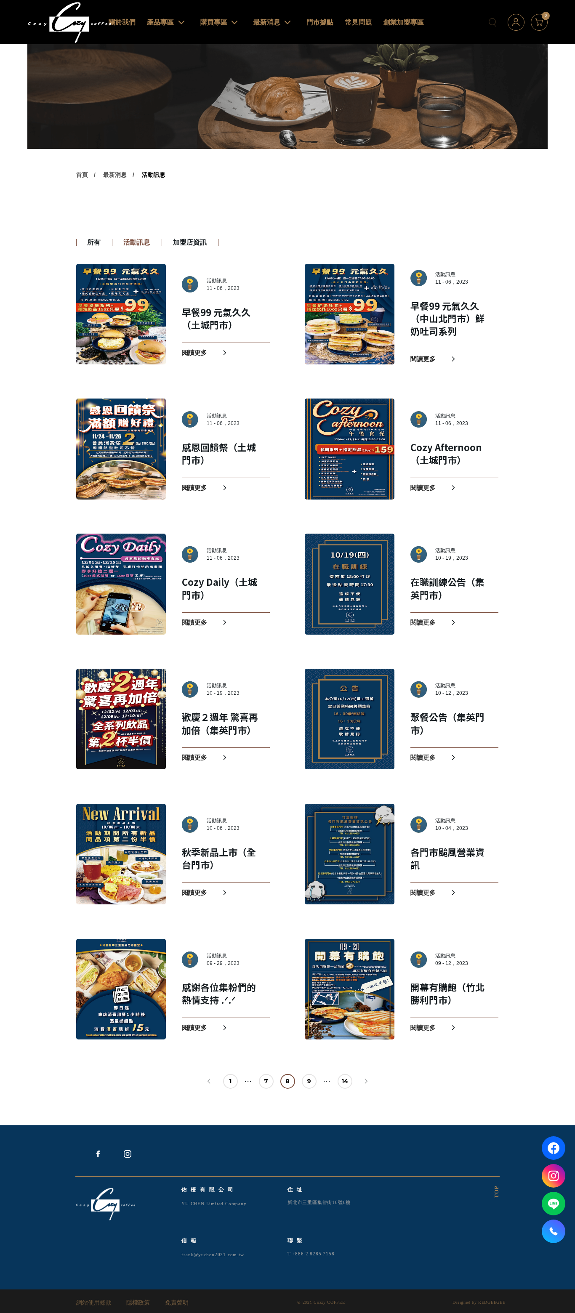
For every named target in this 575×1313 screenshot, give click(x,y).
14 (345, 1081)
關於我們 (122, 22)
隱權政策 (138, 1303)
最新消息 (266, 22)
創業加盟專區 (403, 22)
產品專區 (160, 22)
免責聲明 (177, 1303)
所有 (94, 242)
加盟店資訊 (190, 242)
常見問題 (358, 22)
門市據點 (319, 22)
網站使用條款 (94, 1303)
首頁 (82, 174)
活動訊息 (153, 174)
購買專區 (213, 22)
